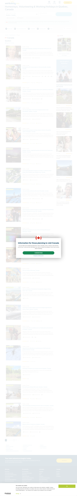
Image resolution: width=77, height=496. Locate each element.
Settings (17, 493)
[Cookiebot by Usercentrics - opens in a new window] (8, 494)
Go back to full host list (38, 255)
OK (67, 486)
